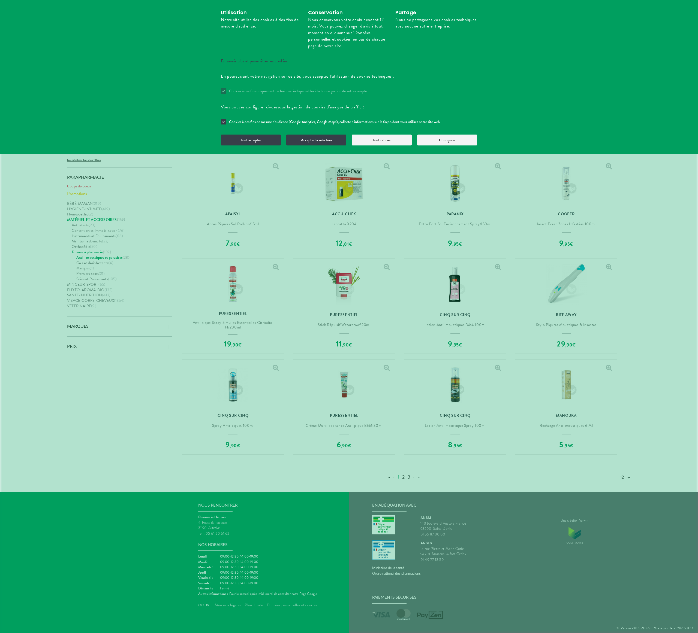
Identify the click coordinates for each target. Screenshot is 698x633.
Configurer (447, 140)
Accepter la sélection (316, 140)
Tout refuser (382, 140)
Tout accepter (251, 140)
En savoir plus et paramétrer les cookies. (254, 61)
